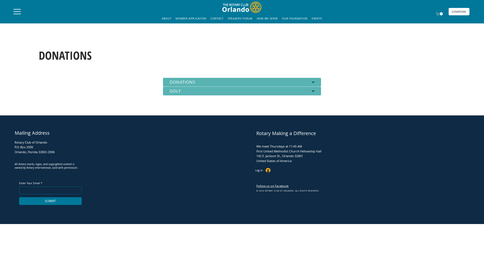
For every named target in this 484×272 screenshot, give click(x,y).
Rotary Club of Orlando (31, 142)
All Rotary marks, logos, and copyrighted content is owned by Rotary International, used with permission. (46, 166)
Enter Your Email (30, 183)
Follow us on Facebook (272, 186)
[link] (440, 13)
